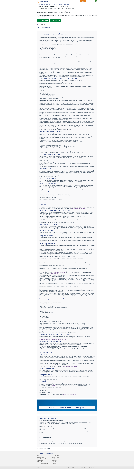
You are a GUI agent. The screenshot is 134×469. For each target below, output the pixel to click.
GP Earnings (54, 460)
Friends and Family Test (56, 458)
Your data (90, 467)
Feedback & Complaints (41, 464)
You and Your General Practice (43, 458)
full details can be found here (78, 208)
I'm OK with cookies (43, 20)
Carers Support (40, 460)
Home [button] (39, 4)
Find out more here (54, 273)
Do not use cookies (55, 20)
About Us (51, 4)
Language (67, 4)
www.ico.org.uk (43, 372)
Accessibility (81, 467)
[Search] (96, 1)
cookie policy (42, 16)
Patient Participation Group (42, 463)
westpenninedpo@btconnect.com (70, 394)
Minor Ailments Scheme (56, 455)
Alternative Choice (55, 457)
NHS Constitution (40, 455)
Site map (94, 467)
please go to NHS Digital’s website (70, 366)
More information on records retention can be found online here (52, 339)
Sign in (38, 467)
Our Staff (56, 4)
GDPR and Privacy (40, 461)
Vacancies (46, 4)
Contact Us (61, 4)
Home (38, 24)
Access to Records (40, 457)
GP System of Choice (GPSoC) (59, 272)
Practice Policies (55, 463)
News (42, 4)
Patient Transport (55, 461)
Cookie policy (86, 467)
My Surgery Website (75, 467)
